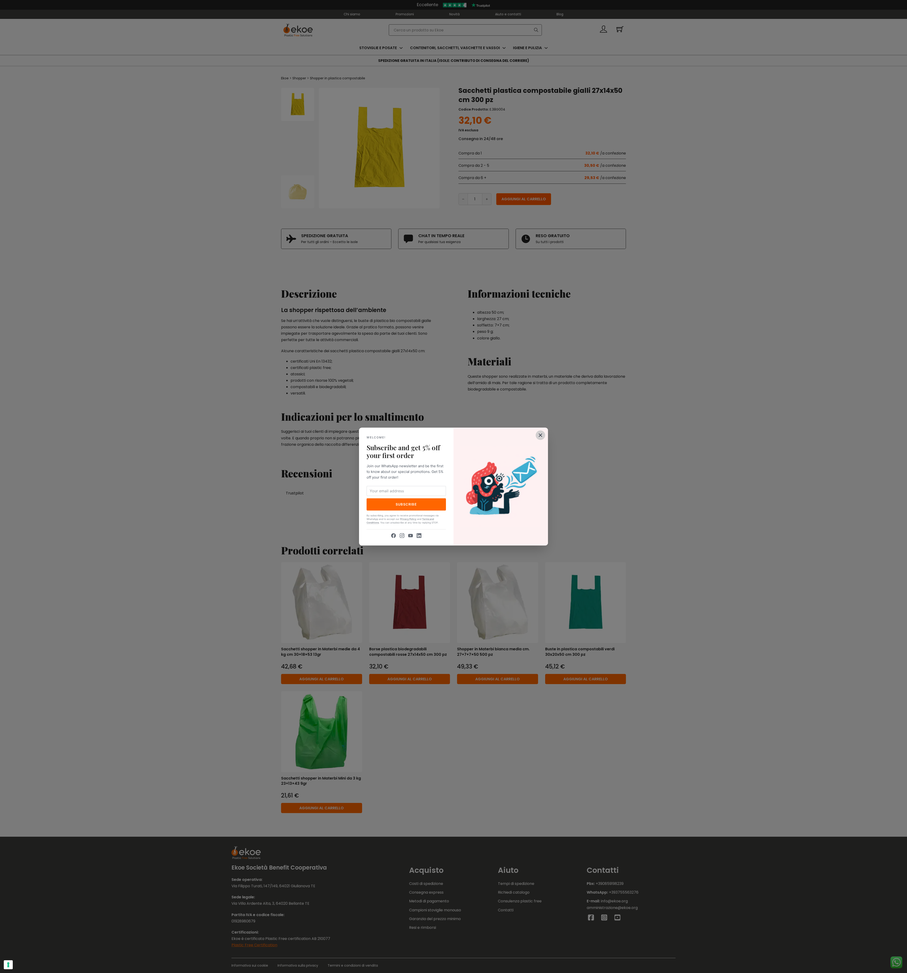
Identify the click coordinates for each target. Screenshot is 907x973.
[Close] (540, 435)
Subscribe (406, 504)
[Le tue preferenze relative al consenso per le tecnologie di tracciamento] (8, 964)
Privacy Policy (408, 519)
